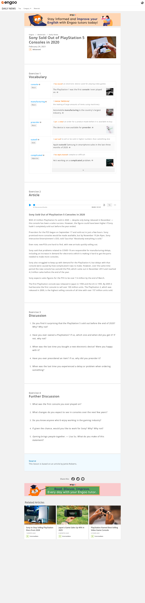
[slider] (34, 205)
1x (109, 205)
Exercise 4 (35, 392)
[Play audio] (39, 84)
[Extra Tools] (115, 205)
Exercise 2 (35, 191)
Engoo (31, 35)
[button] (83, 170)
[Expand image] (101, 47)
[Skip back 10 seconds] (104, 205)
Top (19, 8)
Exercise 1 (35, 73)
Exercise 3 (35, 312)
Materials (37, 8)
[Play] (30, 205)
